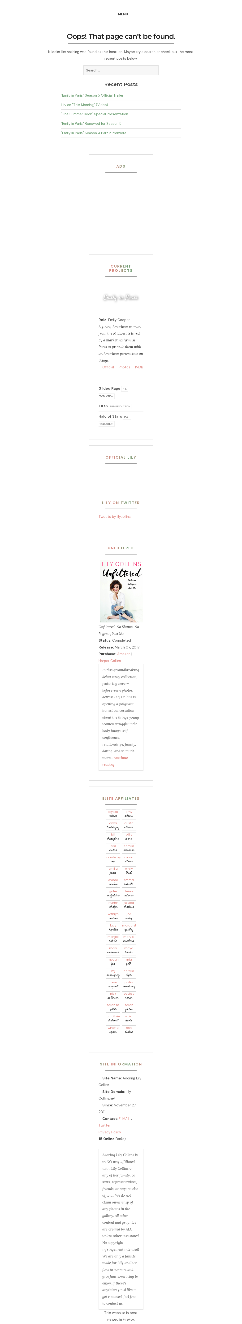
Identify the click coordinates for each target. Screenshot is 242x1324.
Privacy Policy (110, 1132)
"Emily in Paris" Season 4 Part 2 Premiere (93, 133)
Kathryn (113, 916)
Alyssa (113, 814)
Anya (113, 825)
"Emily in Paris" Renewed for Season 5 (91, 123)
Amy (129, 814)
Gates (113, 893)
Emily (129, 871)
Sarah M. (113, 1007)
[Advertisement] (128, 206)
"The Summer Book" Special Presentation (94, 114)
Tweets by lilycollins (115, 516)
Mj (113, 973)
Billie (128, 836)
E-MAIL (124, 1118)
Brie (113, 848)
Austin (129, 825)
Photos (124, 367)
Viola (128, 1018)
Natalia (129, 973)
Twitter (105, 1125)
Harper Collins (110, 660)
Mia (129, 961)
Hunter (113, 905)
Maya (128, 950)
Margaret (129, 927)
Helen (129, 893)
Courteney (113, 859)
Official (107, 367)
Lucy (113, 927)
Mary (113, 950)
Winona (113, 1030)
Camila (129, 848)
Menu (123, 14)
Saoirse (129, 996)
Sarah (129, 1007)
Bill (113, 836)
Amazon (123, 654)
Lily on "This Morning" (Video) (84, 105)
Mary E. (128, 939)
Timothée (113, 1018)
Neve (113, 984)
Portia (129, 984)
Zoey (129, 1030)
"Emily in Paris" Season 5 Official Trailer (92, 95)
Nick (113, 996)
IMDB (138, 367)
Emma (113, 882)
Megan (113, 961)
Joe (128, 916)
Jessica (129, 905)
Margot (113, 939)
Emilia (113, 871)
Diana (128, 859)
